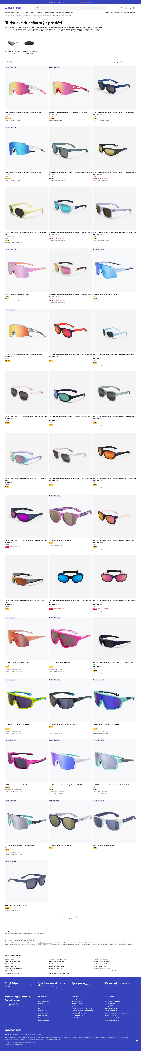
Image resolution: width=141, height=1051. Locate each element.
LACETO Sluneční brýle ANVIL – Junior (17, 294)
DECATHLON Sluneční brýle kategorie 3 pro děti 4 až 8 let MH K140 (70, 172)
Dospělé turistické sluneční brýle (13, 52)
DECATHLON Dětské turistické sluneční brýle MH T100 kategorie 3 (114, 172)
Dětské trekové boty (11, 966)
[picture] (26, 88)
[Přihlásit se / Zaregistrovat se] (130, 8)
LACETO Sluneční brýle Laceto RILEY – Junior (19, 845)
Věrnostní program (129, 12)
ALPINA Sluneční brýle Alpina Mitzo (104, 845)
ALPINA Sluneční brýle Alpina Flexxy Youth (62, 724)
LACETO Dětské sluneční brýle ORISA (17, 785)
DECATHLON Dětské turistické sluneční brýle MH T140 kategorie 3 (114, 112)
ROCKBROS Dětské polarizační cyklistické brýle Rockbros (24, 112)
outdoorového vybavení (45, 942)
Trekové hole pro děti (100, 966)
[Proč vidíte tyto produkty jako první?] (114, 62)
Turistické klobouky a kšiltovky (58, 959)
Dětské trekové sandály (12, 971)
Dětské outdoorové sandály (102, 968)
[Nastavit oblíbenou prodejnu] (122, 8)
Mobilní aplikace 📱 (116, 12)
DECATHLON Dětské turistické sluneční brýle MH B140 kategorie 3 (26, 416)
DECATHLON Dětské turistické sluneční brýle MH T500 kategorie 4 (70, 232)
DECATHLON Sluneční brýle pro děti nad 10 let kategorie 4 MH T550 (113, 663)
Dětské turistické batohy (56, 966)
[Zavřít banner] (134, 2)
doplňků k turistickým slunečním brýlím (88, 30)
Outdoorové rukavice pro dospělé (59, 973)
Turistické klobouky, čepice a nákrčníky (105, 971)
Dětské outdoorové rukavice (102, 963)
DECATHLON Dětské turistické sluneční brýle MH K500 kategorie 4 (70, 601)
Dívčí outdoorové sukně (12, 973)
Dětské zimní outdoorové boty (14, 968)
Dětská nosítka (9, 959)
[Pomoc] (126, 8)
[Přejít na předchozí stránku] (65, 918)
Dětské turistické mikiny (12, 963)
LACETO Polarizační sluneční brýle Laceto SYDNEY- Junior (67, 785)
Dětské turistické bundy (101, 959)
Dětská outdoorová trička (101, 961)
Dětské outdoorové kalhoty (57, 961)
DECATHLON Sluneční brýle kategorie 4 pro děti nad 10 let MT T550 (25, 601)
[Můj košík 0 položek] (134, 8)
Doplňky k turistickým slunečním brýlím (29, 52)
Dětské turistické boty (55, 968)
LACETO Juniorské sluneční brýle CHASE (106, 724)
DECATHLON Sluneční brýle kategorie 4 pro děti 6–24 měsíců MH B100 (26, 233)
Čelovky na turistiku (55, 971)
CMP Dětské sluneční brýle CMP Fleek (17, 906)
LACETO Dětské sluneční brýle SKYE (60, 662)
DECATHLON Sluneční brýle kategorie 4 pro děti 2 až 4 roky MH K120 (69, 417)
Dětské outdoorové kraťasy (13, 961)
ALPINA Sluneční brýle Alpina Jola (60, 540)
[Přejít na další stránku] (76, 918)
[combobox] (130, 62)
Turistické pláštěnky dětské (57, 963)
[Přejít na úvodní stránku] (13, 8)
